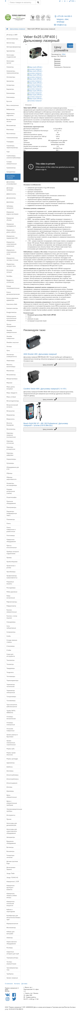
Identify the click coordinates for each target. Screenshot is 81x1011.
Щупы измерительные (12, 796)
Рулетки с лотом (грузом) (12, 617)
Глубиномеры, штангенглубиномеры (14, 157)
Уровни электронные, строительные (11, 743)
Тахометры (10, 664)
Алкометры (10, 67)
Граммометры (11, 168)
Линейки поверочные (10, 337)
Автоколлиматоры (12, 39)
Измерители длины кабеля (11, 231)
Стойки (9, 650)
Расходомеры (11, 588)
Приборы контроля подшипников (13, 552)
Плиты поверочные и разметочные (11, 529)
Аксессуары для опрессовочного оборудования (12, 831)
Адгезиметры (11, 51)
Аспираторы (10, 85)
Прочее (9, 819)
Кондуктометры (11, 312)
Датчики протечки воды (12, 862)
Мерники (9, 383)
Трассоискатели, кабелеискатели (12, 705)
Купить (71, 45)
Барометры (10, 89)
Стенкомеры (11, 646)
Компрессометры (12, 308)
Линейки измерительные (12, 331)
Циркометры (11, 763)
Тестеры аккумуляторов (11, 963)
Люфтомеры (11, 360)
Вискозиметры (11, 125)
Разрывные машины (10, 583)
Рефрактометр (11, 606)
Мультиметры (11, 429)
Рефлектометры (12, 602)
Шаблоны (10, 767)
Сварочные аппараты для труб (13, 953)
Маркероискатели (12, 923)
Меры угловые (11, 397)
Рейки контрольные (11, 597)
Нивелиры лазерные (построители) (11, 435)
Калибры (9, 276)
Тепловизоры (11, 676)
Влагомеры (10, 129)
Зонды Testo (11, 873)
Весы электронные (13, 105)
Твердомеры (11, 668)
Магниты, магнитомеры (11, 365)
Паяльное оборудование (11, 502)
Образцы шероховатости (11, 478)
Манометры (10, 370)
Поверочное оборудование (11, 540)
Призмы (9, 557)
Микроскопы (11, 419)
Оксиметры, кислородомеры (12, 484)
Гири (8, 152)
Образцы (9, 473)
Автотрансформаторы (14, 47)
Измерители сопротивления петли (11, 252)
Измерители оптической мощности (10, 903)
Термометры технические (11, 685)
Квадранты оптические (10, 281)
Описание (28, 105)
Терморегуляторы (12, 958)
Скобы (9, 636)
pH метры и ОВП (12, 35)
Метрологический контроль (12, 406)
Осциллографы (11, 497)
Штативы (9, 787)
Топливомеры (11, 700)
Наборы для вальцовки (10, 932)
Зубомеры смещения (10, 207)
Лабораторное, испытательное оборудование (11, 318)
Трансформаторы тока (12, 969)
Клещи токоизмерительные (13, 287)
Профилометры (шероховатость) (12, 577)
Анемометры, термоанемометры (13, 72)
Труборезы (10, 974)
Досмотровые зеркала (11, 868)
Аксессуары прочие (10, 62)
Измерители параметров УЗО (12, 237)
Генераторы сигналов (10, 856)
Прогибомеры (11, 572)
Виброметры (11, 109)
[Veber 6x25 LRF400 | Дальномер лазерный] (37, 53)
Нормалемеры (11, 459)
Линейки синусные (13, 342)
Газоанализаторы (12, 137)
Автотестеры (11, 43)
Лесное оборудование (11, 325)
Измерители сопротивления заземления (11, 244)
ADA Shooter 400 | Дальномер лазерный (40, 354)
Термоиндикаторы (12, 680)
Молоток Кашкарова (10, 424)
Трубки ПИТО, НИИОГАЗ (11, 711)
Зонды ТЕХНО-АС (12, 877)
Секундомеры (11, 622)
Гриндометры (11, 172)
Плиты (9, 523)
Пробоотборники (12, 561)
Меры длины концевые (11, 388)
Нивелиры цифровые (10, 454)
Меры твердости (12, 393)
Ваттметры (10, 847)
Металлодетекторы (13, 401)
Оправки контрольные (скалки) (11, 491)
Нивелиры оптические (10, 442)
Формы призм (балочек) (11, 754)
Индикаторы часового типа (11, 265)
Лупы (8, 350)
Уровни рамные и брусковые (12, 736)
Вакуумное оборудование (11, 842)
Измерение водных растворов (12, 213)
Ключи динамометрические (13, 293)
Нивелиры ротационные (11, 448)
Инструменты (11, 815)
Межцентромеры (12, 379)
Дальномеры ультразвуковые (12, 183)
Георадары (10, 141)
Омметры (10, 938)
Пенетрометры (11, 507)
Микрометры (11, 415)
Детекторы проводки (10, 189)
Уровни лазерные (12, 978)
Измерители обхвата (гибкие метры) (12, 895)
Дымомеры (10, 202)
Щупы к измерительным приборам (12, 803)
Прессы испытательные (12, 546)
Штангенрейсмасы (13, 779)
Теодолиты (10, 672)
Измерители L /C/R (13, 881)
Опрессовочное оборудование (12, 943)
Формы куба (10, 749)
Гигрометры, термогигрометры (12, 147)
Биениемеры (11, 93)
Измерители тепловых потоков (12, 259)
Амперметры (11, 837)
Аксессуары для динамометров (12, 824)
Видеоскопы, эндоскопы (11, 114)
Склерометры (11, 632)
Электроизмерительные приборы (14, 810)
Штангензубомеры (12, 775)
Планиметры (11, 519)
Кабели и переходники (11, 910)
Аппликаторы (11, 77)
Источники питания (10, 271)
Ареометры (10, 81)
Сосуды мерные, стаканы (12, 641)
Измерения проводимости (11, 225)
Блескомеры (11, 97)
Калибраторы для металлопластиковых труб (13, 917)
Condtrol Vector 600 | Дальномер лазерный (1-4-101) (45, 388)
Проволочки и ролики (11, 567)
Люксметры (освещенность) (12, 355)
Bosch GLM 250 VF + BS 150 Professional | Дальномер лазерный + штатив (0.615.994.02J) (46, 424)
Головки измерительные (12, 163)
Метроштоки (11, 411)
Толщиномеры (11, 696)
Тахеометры (11, 660)
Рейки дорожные (12, 592)
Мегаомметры (11, 375)
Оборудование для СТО (13, 468)
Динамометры (11, 198)
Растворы (10, 948)
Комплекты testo (12, 304)
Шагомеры (10, 771)
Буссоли (9, 101)
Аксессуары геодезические (11, 56)
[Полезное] (61, 1)
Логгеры (9, 346)
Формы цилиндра (12, 759)
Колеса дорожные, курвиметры (13, 299)
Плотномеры (11, 535)
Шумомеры (10, 791)
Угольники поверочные (10, 730)
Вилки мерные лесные (11, 120)
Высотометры (11, 133)
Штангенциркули (12, 783)
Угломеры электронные (11, 724)
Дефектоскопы (11, 194)
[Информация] (66, 1)
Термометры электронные (11, 691)
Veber (64, 54)
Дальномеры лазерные (11, 177)
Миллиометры (11, 927)
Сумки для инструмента (11, 655)
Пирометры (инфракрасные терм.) (12, 513)
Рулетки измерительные (12, 611)
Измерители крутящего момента (10, 887)
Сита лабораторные (11, 627)
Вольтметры (10, 851)
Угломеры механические (11, 717)
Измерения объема (10, 219)
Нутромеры (10, 463)
